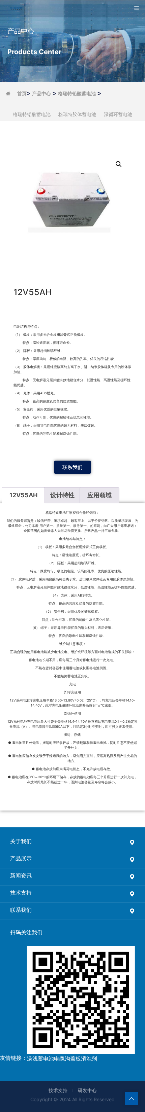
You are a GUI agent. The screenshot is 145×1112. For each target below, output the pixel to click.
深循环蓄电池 (118, 114)
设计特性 (62, 495)
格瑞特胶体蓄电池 (77, 114)
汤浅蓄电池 (40, 1058)
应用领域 (99, 495)
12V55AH (23, 495)
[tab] (23, 495)
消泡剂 (89, 1058)
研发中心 (87, 1090)
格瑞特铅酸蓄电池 (77, 93)
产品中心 (41, 93)
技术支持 (58, 1090)
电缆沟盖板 (67, 1058)
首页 (22, 93)
